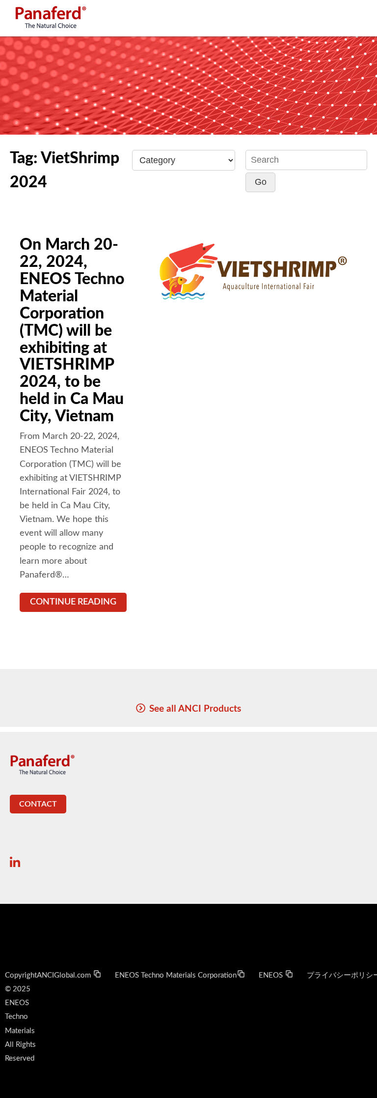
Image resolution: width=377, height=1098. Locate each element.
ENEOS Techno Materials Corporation (176, 975)
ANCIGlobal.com (65, 975)
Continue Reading (73, 602)
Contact (38, 804)
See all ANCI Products (195, 709)
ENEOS (272, 975)
